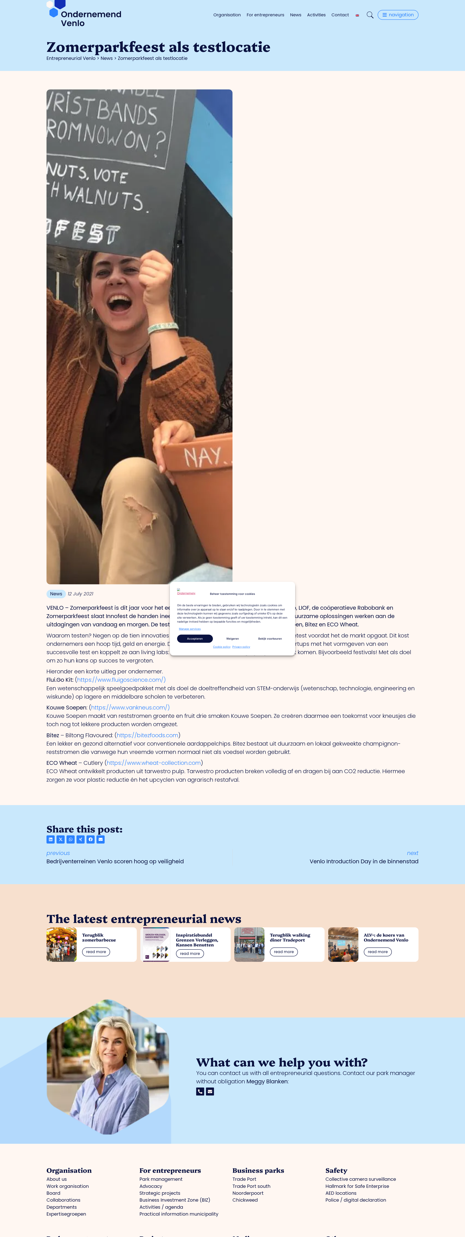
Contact (340, 15)
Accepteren (195, 638)
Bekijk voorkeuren (270, 638)
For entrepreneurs (265, 15)
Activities (316, 15)
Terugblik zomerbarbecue (99, 937)
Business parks (258, 1170)
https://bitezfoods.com (147, 735)
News (295, 15)
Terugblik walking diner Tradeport (290, 937)
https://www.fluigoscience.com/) (121, 680)
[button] (50, 839)
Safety (336, 1170)
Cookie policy (222, 647)
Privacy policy (241, 647)
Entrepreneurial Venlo (71, 58)
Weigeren (232, 638)
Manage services (190, 628)
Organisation (227, 15)
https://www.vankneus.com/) (130, 707)
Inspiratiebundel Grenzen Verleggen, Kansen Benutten (197, 939)
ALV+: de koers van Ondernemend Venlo (386, 937)
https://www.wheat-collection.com (154, 763)
